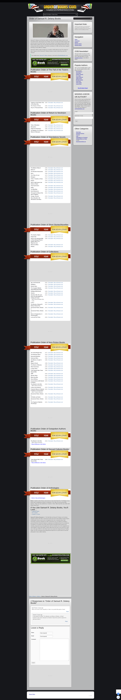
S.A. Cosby (78, 75)
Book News (78, 132)
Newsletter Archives (80, 133)
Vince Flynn (78, 81)
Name (32, 632)
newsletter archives (79, 57)
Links (77, 136)
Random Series (78, 43)
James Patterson (79, 77)
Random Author (78, 45)
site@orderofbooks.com (79, 108)
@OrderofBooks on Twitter (81, 138)
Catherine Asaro (35, 511)
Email (32, 635)
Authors (38, 596)
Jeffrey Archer (79, 78)
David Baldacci (79, 71)
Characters (77, 40)
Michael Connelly (79, 79)
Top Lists (78, 134)
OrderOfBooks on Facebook (82, 137)
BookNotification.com (63, 55)
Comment (33, 639)
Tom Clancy (78, 73)
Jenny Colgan (79, 82)
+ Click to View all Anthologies (38, 498)
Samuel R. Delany (44, 55)
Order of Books (32, 596)
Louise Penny (79, 84)
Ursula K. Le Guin (36, 514)
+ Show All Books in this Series (38, 444)
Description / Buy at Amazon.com (55, 102)
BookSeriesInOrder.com (81, 141)
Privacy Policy (32, 694)
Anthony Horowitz (79, 74)
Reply (67, 611)
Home (76, 39)
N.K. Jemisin (35, 512)
